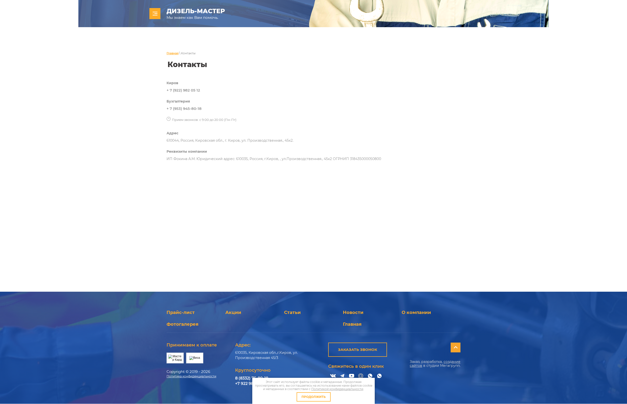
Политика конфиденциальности (191, 376)
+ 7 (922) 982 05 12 (183, 90)
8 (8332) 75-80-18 (251, 378)
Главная (173, 53)
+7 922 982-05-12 (251, 383)
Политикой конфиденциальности (337, 389)
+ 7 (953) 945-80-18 (184, 108)
